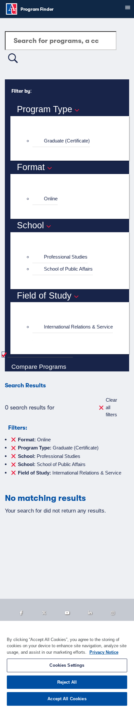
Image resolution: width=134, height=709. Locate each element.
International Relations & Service (78, 326)
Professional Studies (65, 257)
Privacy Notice (103, 652)
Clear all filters (111, 407)
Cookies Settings (66, 665)
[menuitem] (72, 141)
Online (51, 198)
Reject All (67, 682)
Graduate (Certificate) (67, 140)
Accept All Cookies (66, 698)
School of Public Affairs (68, 269)
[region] (67, 665)
